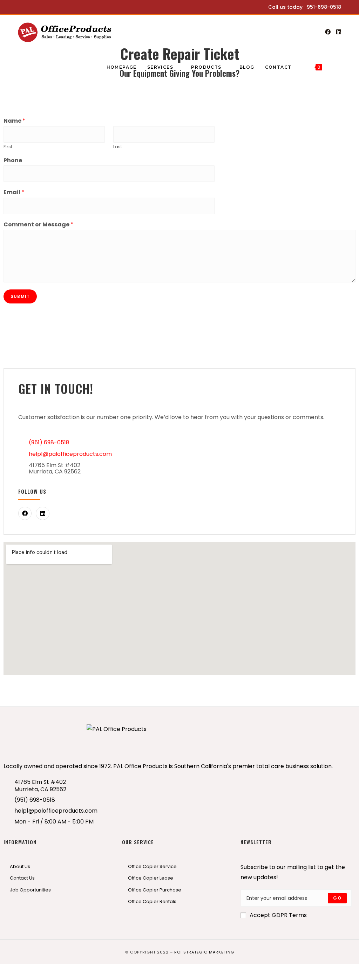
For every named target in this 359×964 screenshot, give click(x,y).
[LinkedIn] (338, 32)
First (8, 147)
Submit (20, 296)
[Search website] (334, 67)
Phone (13, 160)
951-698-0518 (324, 7)
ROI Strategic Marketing (204, 952)
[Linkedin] (42, 513)
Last (117, 147)
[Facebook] (327, 32)
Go (337, 898)
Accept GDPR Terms (278, 915)
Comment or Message (38, 224)
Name (14, 121)
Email (14, 192)
